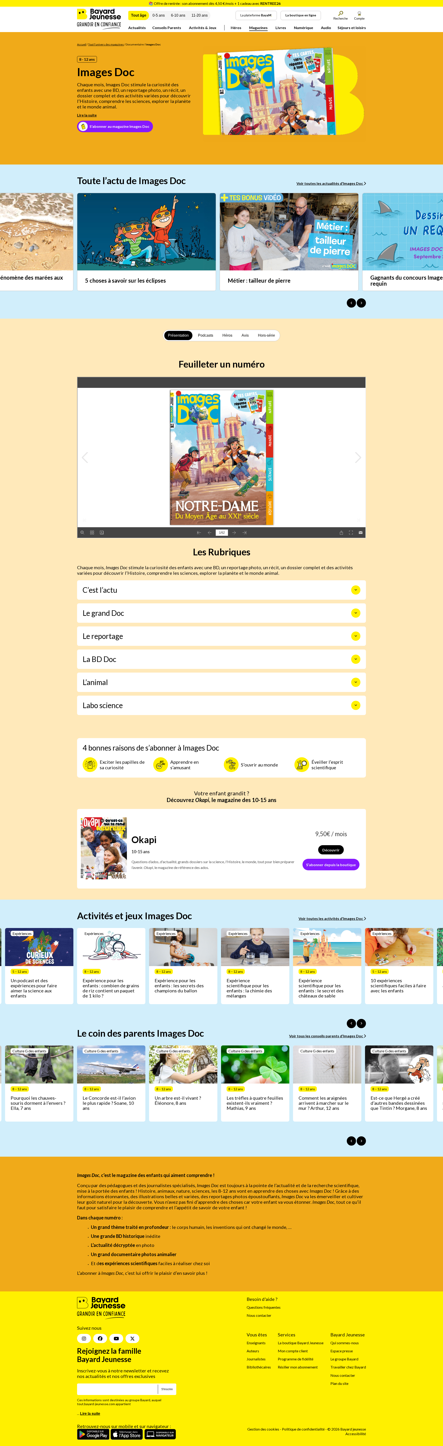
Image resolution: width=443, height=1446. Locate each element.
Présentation (178, 335)
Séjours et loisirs (352, 27)
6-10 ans (178, 15)
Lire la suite (87, 115)
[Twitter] (132, 1338)
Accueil (81, 44)
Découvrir (331, 850)
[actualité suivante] (361, 303)
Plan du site (339, 1383)
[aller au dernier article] (351, 1023)
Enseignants (256, 1343)
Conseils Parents (166, 27)
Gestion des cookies (263, 1429)
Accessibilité (355, 1433)
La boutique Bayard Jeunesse (300, 1343)
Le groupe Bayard (344, 1359)
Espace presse (341, 1351)
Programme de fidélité (295, 1359)
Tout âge (138, 15)
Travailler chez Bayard (348, 1367)
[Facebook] (100, 1338)
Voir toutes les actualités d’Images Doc (330, 183)
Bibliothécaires (259, 1367)
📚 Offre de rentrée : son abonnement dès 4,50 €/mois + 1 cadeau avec (215, 3)
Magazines (258, 27)
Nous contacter (259, 1315)
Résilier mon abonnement (298, 1367)
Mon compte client (293, 1351)
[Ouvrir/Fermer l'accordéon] (355, 590)
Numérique (303, 27)
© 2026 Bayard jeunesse (346, 1429)
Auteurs (253, 1351)
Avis (245, 335)
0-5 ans (159, 15)
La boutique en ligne (300, 15)
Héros (236, 27)
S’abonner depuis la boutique (331, 864)
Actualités (137, 27)
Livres (280, 27)
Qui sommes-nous (344, 1343)
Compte (359, 18)
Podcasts (205, 335)
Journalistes (256, 1359)
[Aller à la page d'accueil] (99, 28)
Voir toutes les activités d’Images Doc (331, 918)
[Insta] (84, 1338)
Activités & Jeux (202, 27)
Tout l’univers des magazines (106, 44)
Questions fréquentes (264, 1307)
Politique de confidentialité (303, 1429)
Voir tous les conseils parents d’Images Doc (326, 1036)
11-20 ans (200, 15)
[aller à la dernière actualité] (351, 303)
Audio (326, 27)
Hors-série (266, 335)
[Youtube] (116, 1338)
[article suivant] (361, 1023)
